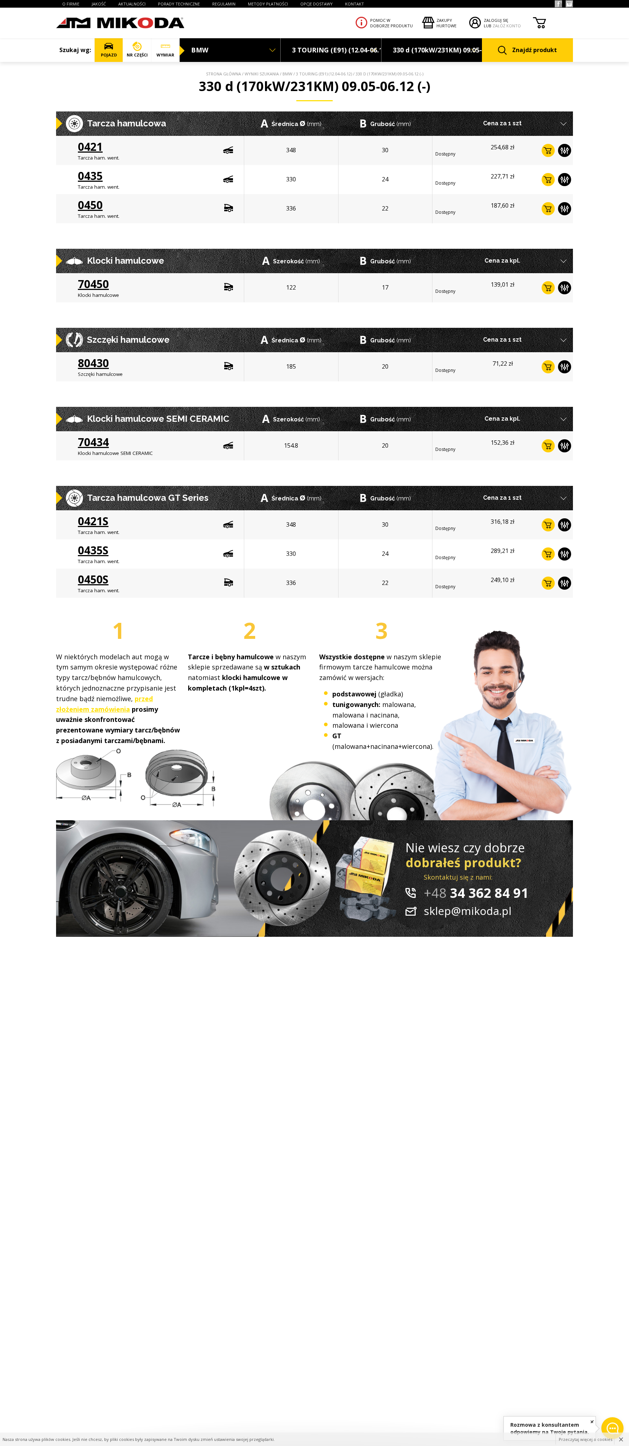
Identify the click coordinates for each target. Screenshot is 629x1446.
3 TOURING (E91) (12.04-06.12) (324, 73)
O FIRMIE (70, 4)
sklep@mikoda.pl (467, 910)
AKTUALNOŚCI (132, 4)
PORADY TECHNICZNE (179, 4)
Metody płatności (268, 4)
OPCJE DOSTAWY (316, 4)
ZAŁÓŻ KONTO (506, 25)
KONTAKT (354, 4)
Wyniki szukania (262, 73)
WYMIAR (165, 55)
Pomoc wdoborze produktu (391, 22)
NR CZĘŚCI (137, 55)
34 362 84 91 (476, 893)
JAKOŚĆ (99, 4)
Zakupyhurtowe (446, 22)
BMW (287, 73)
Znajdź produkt (534, 50)
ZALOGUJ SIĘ (496, 20)
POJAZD (109, 55)
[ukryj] (592, 1421)
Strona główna (223, 73)
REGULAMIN (224, 4)
